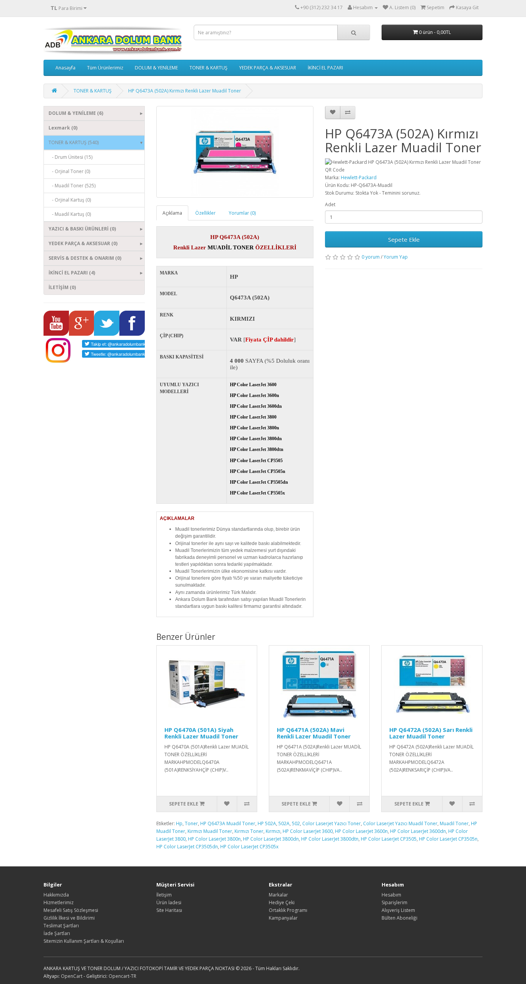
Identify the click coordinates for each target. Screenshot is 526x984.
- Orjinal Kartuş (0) (70, 200)
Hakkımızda (56, 894)
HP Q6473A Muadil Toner (227, 823)
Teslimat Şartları (61, 925)
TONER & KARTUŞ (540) (74, 142)
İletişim (164, 894)
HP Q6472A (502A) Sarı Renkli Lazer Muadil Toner (430, 733)
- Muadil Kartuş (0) (70, 214)
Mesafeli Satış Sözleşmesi (71, 910)
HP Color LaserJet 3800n (214, 839)
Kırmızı (273, 831)
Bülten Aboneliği (399, 918)
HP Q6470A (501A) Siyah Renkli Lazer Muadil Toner (201, 733)
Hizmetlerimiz (59, 902)
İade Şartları (57, 933)
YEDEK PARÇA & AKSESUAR (267, 67)
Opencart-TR (122, 976)
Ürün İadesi (168, 902)
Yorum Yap (396, 257)
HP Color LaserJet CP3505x (249, 846)
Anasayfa (65, 67)
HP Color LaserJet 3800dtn (329, 839)
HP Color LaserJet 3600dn (418, 831)
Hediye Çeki (282, 902)
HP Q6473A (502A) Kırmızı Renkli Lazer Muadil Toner (184, 90)
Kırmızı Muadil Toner (210, 831)
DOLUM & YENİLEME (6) (76, 113)
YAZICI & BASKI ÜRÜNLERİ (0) (82, 228)
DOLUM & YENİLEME (156, 67)
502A (284, 823)
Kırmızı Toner (249, 831)
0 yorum (371, 257)
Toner (191, 823)
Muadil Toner (454, 823)
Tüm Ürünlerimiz (105, 67)
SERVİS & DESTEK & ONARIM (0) (85, 258)
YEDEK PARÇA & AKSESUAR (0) (83, 243)
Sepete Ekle (404, 239)
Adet (330, 204)
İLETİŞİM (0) (62, 287)
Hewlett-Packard (359, 177)
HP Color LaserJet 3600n (361, 831)
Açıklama (172, 213)
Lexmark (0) (63, 127)
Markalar (278, 894)
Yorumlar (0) (242, 213)
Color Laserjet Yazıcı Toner (331, 823)
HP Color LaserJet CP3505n (448, 839)
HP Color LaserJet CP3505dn (187, 846)
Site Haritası (169, 910)
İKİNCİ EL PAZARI (325, 67)
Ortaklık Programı (288, 910)
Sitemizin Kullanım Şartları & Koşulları (84, 941)
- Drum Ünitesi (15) (70, 157)
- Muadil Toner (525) (72, 185)
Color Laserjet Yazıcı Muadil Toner (400, 823)
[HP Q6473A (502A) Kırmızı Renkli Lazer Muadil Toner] (235, 152)
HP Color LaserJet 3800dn (271, 839)
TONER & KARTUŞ (208, 67)
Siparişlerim (394, 902)
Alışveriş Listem (398, 910)
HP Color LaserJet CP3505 (389, 839)
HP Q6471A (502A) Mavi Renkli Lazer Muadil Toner (314, 733)
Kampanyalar (283, 918)
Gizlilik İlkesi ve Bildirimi (69, 918)
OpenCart (71, 976)
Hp (179, 823)
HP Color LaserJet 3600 (308, 831)
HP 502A (267, 823)
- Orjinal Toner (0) (69, 171)
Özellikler (205, 213)
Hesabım (391, 894)
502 (296, 823)
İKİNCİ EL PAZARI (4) (72, 272)
